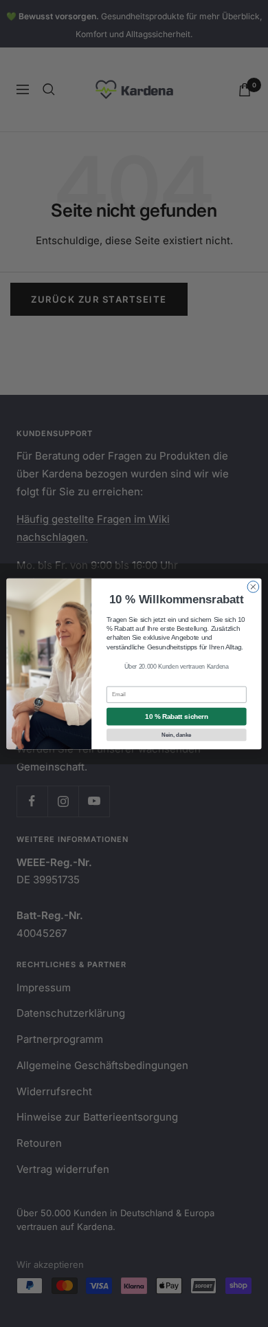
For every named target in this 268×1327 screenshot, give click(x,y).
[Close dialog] (253, 586)
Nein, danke (176, 734)
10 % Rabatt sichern (176, 716)
